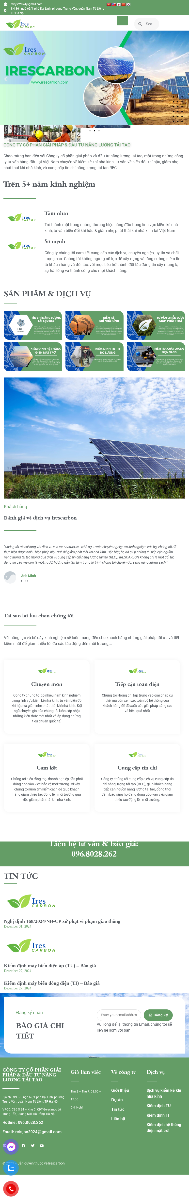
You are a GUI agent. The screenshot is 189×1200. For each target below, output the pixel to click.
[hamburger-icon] (122, 20)
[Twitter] (32, 1146)
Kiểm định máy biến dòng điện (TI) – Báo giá (52, 983)
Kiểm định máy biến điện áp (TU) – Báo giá (50, 965)
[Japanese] (118, 5)
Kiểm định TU (159, 1105)
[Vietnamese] (108, 5)
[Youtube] (41, 1146)
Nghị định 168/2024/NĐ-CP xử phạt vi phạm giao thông (62, 921)
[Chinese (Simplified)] (123, 5)
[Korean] (128, 5)
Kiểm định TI (158, 1115)
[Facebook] (23, 1146)
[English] (113, 5)
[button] (5, 79)
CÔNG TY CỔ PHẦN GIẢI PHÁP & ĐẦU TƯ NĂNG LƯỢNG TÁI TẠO (66, 144)
